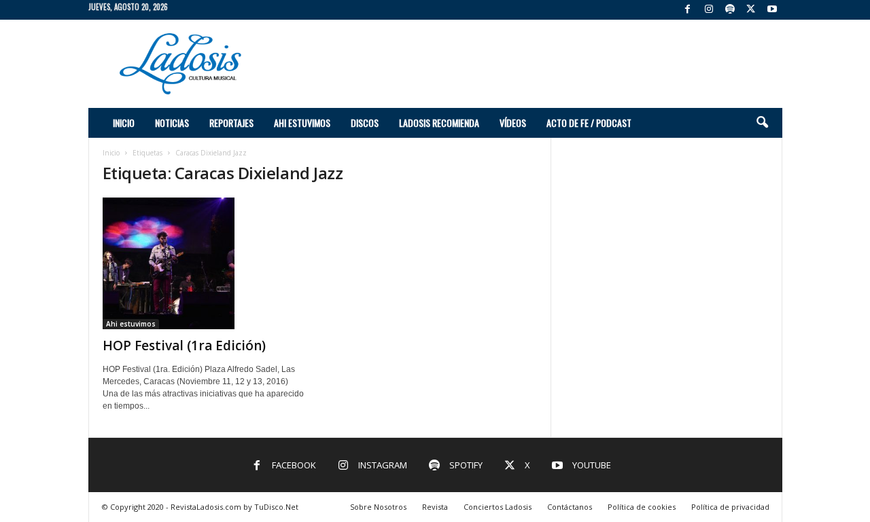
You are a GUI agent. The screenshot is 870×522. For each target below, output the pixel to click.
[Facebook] (688, 10)
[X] (751, 10)
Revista (435, 507)
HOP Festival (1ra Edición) (184, 345)
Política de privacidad (730, 507)
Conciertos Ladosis (498, 507)
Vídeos (513, 122)
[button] (762, 123)
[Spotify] (730, 10)
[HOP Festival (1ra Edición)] (205, 263)
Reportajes (231, 122)
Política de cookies (642, 507)
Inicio (124, 122)
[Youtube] (772, 10)
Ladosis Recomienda (439, 122)
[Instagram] (709, 10)
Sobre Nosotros (378, 507)
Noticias (172, 122)
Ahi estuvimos (302, 122)
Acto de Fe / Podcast (588, 122)
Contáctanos (569, 507)
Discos (365, 122)
